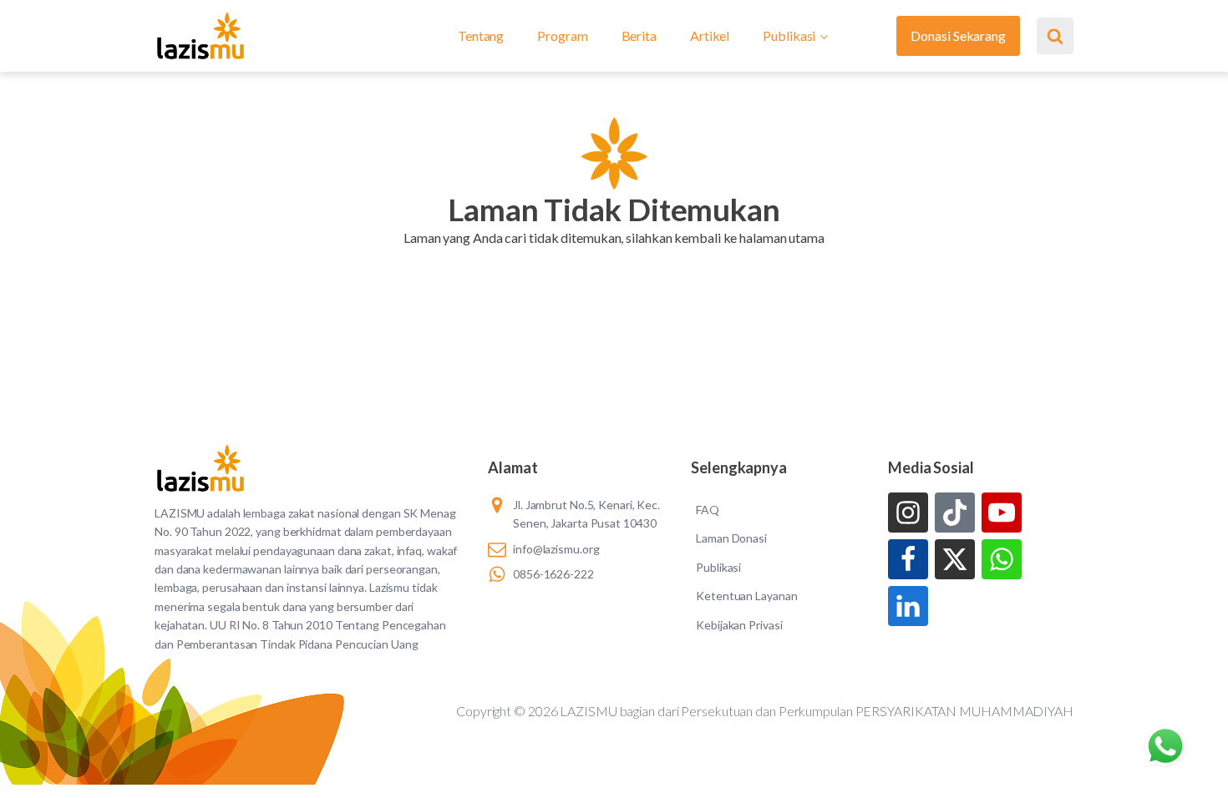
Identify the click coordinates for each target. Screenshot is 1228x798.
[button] (613, 259)
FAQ (707, 510)
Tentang (481, 35)
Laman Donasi (731, 538)
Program (562, 35)
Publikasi (789, 35)
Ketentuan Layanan (746, 595)
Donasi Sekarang (958, 35)
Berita (639, 35)
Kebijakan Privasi (739, 625)
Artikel (709, 35)
